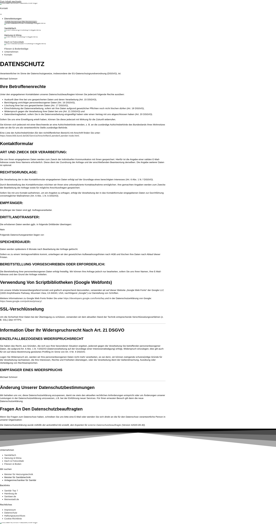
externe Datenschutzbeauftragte (104, 425)
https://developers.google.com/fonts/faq (84, 298)
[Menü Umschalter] (1, 14)
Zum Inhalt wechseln (10, 1)
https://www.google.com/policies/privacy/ (21, 301)
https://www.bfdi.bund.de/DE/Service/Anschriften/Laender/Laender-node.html (39, 135)
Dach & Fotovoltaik (14, 42)
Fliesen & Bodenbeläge (16, 48)
